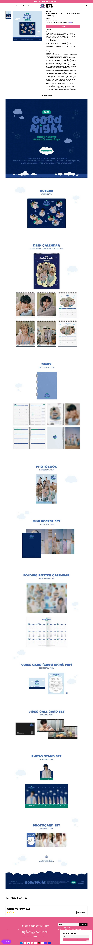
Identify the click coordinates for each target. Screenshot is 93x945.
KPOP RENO (13, 943)
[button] (83, 6)
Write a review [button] (81, 912)
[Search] (80, 6)
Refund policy (59, 943)
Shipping (48, 20)
